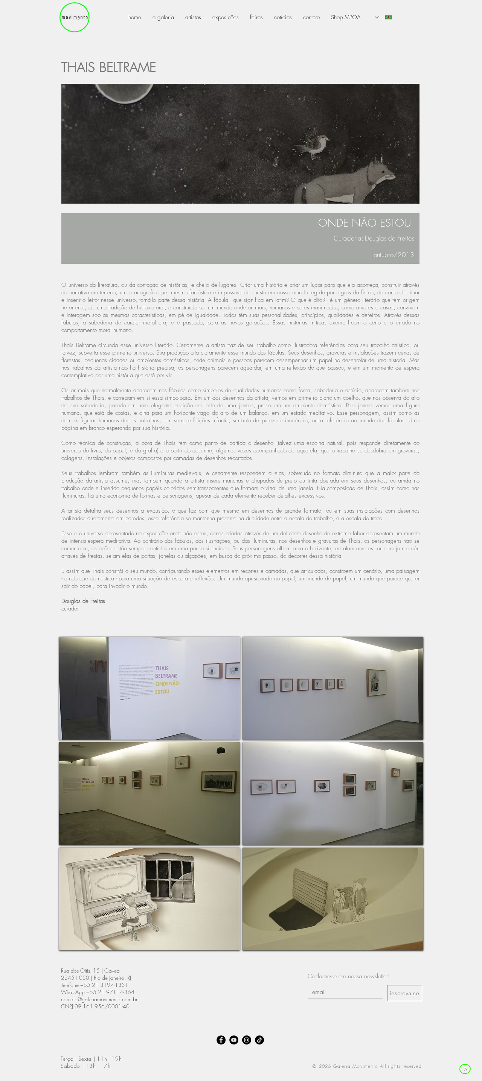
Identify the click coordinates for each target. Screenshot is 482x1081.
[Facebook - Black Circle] (221, 1039)
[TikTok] (259, 1039)
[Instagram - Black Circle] (246, 1039)
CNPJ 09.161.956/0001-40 (95, 1006)
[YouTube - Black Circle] (233, 1039)
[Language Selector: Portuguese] (383, 17)
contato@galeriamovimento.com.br (99, 999)
